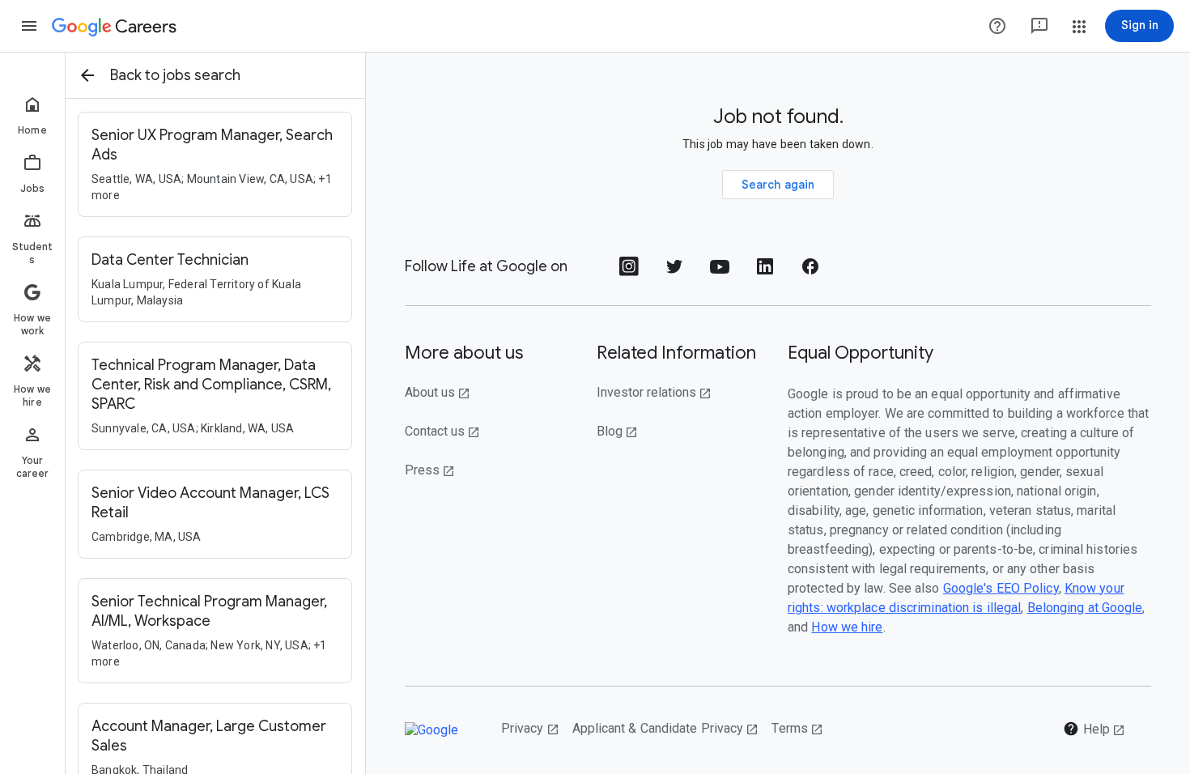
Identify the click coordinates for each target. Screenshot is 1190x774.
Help (1094, 729)
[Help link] (997, 25)
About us (437, 392)
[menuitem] (32, 115)
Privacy (530, 728)
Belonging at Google (1085, 607)
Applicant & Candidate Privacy (665, 728)
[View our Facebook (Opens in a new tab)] (810, 271)
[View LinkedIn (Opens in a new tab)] (765, 271)
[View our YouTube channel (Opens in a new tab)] (719, 271)
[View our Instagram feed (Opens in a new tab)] (629, 271)
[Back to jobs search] (87, 75)
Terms (797, 728)
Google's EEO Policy (1001, 588)
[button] (29, 25)
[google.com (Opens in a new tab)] (440, 730)
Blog (617, 431)
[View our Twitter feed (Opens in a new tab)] (674, 271)
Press (430, 470)
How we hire (846, 627)
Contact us (442, 431)
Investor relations (654, 392)
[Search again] (778, 184)
